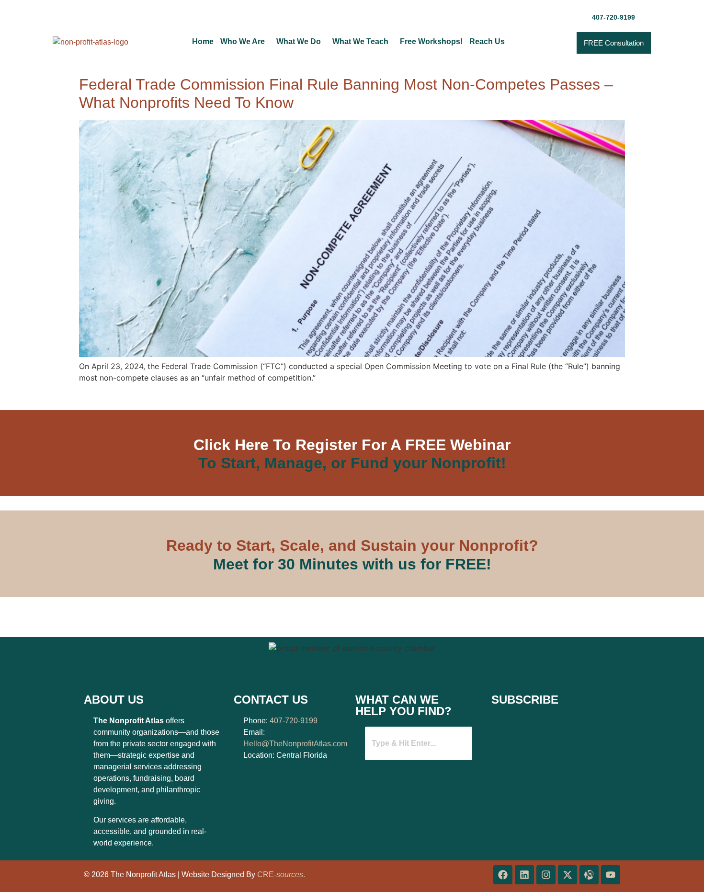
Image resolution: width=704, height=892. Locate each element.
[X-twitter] (567, 874)
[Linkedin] (524, 874)
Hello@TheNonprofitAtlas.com (295, 744)
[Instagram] (546, 874)
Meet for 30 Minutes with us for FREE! (352, 564)
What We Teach (360, 42)
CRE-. (281, 874)
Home (203, 42)
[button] (245, 42)
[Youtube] (610, 874)
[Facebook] (502, 874)
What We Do (298, 42)
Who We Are (242, 42)
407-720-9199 (294, 721)
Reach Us (487, 42)
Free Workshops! (431, 42)
